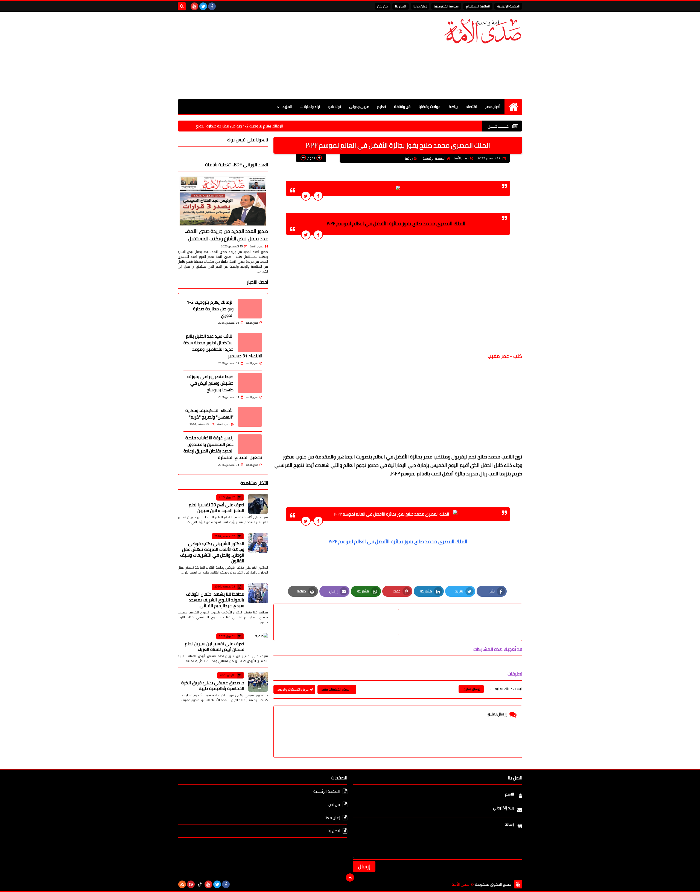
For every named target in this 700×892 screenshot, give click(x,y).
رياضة (453, 106)
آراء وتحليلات (310, 106)
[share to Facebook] (318, 196)
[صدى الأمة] (482, 31)
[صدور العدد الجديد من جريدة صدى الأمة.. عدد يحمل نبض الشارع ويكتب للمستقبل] (223, 201)
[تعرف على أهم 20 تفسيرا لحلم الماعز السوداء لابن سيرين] (258, 504)
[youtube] (194, 6)
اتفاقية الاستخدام (478, 6)
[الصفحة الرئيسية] (513, 106)
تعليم (381, 106)
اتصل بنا (400, 6)
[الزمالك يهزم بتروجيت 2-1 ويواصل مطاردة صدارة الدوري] (250, 308)
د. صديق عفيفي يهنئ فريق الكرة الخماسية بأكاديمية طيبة (212, 685)
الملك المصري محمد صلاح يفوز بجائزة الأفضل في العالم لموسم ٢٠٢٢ (397, 541)
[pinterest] (191, 884)
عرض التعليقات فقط (335, 689)
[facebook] (212, 6)
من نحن (382, 6)
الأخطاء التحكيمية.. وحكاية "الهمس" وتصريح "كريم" (209, 413)
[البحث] (182, 6)
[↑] (350, 877)
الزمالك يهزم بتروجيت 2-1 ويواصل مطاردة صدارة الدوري (268, 126)
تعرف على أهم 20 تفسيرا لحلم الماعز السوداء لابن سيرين (216, 507)
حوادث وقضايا (430, 106)
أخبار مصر (492, 106)
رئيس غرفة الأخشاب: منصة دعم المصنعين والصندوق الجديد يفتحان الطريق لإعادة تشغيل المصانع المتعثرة (222, 447)
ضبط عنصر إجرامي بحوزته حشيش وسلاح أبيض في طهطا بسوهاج (210, 383)
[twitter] (203, 6)
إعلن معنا (420, 6)
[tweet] (306, 196)
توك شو (334, 106)
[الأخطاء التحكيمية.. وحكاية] (250, 417)
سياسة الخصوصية (446, 6)
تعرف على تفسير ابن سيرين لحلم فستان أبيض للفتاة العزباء (214, 646)
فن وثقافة (402, 106)
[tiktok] (199, 884)
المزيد (287, 106)
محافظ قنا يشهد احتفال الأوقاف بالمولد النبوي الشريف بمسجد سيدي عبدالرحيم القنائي (215, 600)
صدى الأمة (257, 246)
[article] (338, 622)
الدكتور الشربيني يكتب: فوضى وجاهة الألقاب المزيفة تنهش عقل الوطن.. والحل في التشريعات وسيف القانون (212, 552)
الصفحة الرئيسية (508, 6)
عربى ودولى (359, 106)
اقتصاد (471, 106)
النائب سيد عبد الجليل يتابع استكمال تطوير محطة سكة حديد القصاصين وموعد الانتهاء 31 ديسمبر (222, 346)
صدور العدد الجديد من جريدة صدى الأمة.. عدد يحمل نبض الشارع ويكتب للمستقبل (226, 235)
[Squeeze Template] (518, 884)
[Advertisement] (277, 55)
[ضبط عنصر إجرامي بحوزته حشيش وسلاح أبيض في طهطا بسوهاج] (250, 383)
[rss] (182, 884)
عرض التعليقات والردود (293, 689)
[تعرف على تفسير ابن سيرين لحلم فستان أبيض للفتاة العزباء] (258, 643)
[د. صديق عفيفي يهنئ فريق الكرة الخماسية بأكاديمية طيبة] (258, 682)
